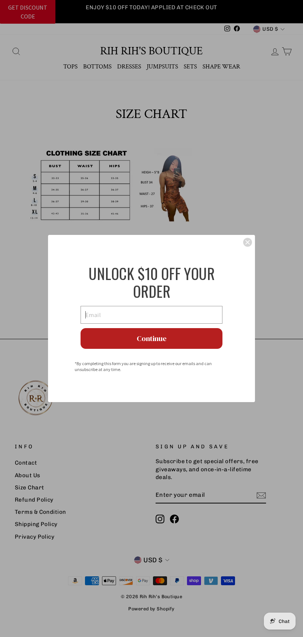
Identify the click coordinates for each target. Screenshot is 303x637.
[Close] (247, 242)
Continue (152, 338)
